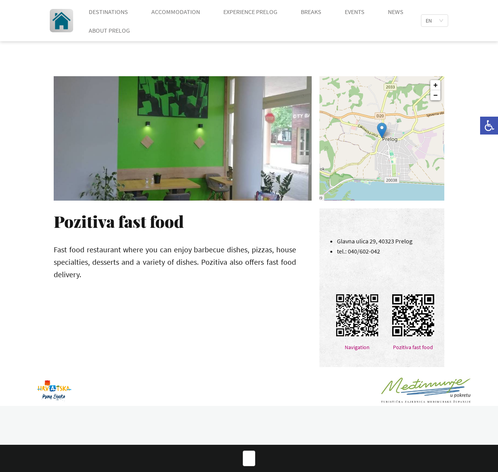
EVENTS (355, 12)
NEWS (395, 12)
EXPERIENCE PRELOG (250, 12)
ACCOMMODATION (175, 12)
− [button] (435, 95)
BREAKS (311, 12)
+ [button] (435, 85)
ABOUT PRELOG (109, 30)
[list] (434, 20)
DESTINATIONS (108, 12)
